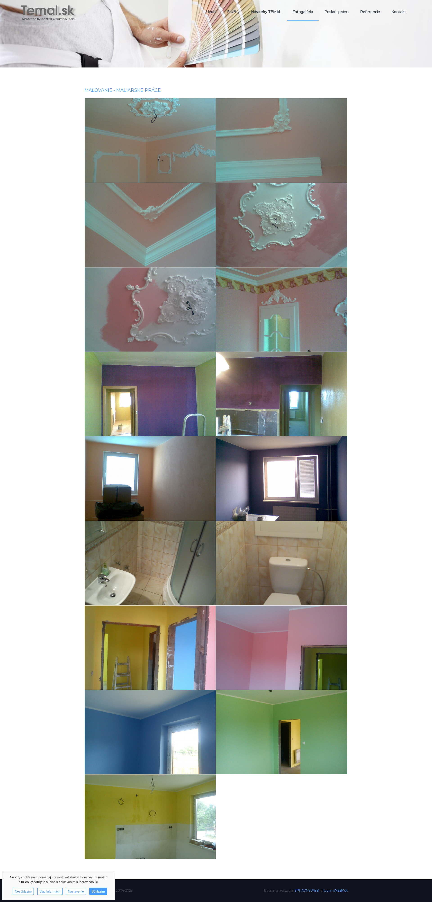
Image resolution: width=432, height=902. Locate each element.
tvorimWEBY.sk (335, 891)
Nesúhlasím (23, 891)
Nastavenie (76, 891)
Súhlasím (98, 891)
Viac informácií (49, 891)
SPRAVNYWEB (307, 891)
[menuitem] (210, 12)
